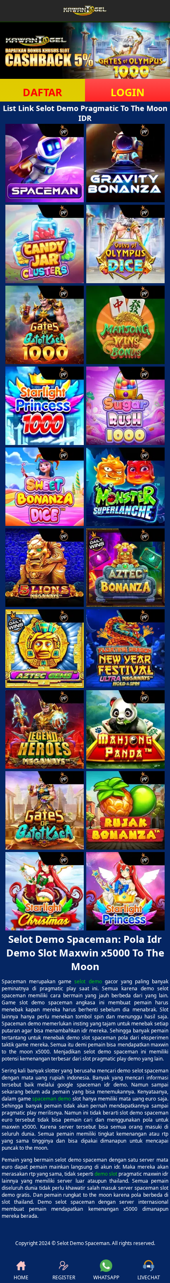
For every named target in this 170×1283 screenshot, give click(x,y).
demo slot (105, 1173)
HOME (21, 1277)
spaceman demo (51, 1098)
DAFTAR (42, 92)
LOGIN (127, 92)
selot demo (88, 981)
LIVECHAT (148, 1277)
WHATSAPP (106, 1277)
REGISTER (63, 1277)
